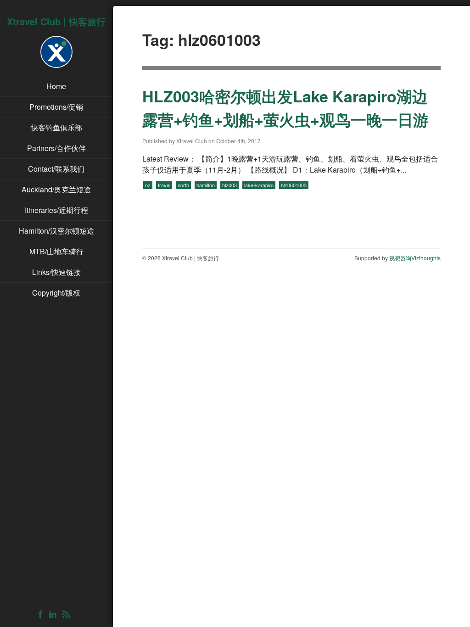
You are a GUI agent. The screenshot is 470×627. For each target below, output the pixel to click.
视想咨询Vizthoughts (415, 258)
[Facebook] (43, 615)
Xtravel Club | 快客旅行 (56, 21)
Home (56, 86)
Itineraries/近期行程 (56, 210)
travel (164, 185)
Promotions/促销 (56, 106)
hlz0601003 (294, 185)
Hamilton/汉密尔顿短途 (56, 230)
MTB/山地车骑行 (56, 251)
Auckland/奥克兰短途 (56, 189)
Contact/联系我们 (56, 168)
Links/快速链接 (56, 272)
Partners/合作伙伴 (56, 148)
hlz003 (229, 185)
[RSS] (68, 615)
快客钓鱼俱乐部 (56, 127)
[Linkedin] (55, 615)
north (183, 185)
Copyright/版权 (56, 292)
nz (148, 185)
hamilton (205, 185)
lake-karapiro (259, 185)
